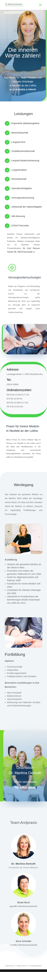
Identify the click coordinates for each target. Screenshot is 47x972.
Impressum (9, 966)
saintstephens (36, 966)
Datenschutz (21, 966)
